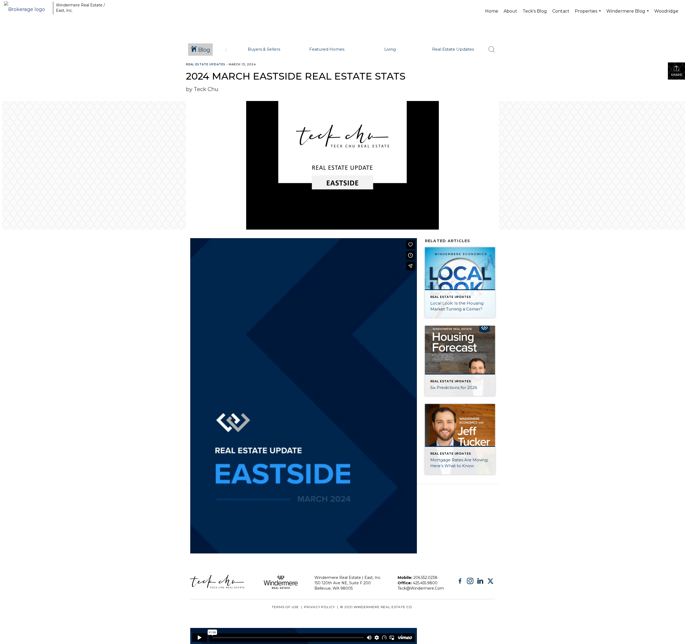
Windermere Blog (628, 15)
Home (491, 11)
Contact (560, 11)
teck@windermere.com (421, 588)
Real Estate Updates (205, 64)
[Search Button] (492, 49)
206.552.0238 (425, 577)
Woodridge (666, 11)
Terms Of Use (285, 607)
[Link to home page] (27, 8)
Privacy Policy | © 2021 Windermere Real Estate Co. (358, 607)
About (510, 11)
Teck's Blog (535, 11)
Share (676, 75)
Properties (588, 15)
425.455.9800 (425, 583)
